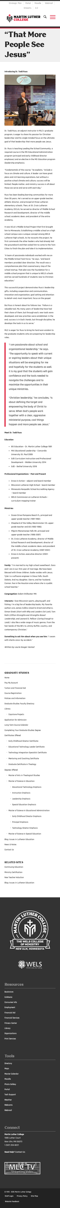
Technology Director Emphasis (25, 828)
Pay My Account (11, 683)
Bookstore (8, 992)
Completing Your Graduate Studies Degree (22, 730)
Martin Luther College (23, 1192)
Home (6, 677)
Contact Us (9, 849)
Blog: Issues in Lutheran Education (19, 839)
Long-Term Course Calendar (16, 725)
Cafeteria (8, 997)
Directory (8, 1063)
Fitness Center (10, 1023)
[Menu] (51, 16)
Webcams (8, 1105)
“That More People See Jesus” (25, 45)
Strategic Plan (15, 3)
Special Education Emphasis (24, 804)
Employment (9, 1007)
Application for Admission (15, 720)
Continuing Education (13, 867)
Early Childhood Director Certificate (23, 741)
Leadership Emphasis (21, 799)
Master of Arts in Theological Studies (24, 775)
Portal (28, 3)
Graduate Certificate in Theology (22, 764)
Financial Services (12, 1018)
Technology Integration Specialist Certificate (27, 752)
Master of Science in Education (21, 781)
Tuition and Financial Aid (15, 688)
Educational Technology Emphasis (26, 787)
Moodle (38, 3)
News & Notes (10, 844)
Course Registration (13, 693)
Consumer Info (10, 1002)
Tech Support (10, 1094)
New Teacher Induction (14, 877)
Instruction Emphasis (21, 793)
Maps (6, 1068)
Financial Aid (9, 1012)
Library (7, 709)
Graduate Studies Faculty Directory (19, 703)
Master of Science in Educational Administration (29, 810)
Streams (27, 8)
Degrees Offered (11, 770)
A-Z (36, 8)
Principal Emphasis (20, 822)
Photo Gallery (10, 1084)
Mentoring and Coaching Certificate (23, 758)
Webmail (49, 3)
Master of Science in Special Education (24, 834)
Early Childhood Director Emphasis (26, 816)
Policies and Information (14, 698)
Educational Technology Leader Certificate (26, 747)
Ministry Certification (13, 872)
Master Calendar (11, 1074)
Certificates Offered (12, 735)
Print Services (10, 1038)
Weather (8, 1100)
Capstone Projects (16, 714)
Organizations (10, 1033)
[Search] (43, 16)
